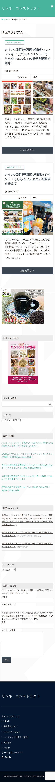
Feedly (8, 757)
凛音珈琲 (8, 742)
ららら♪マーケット (12, 732)
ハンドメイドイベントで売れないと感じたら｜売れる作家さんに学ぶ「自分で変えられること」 (27, 521)
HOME (7, 721)
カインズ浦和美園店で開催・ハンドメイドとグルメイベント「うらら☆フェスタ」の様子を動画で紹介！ (27, 466)
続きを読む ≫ (27, 150)
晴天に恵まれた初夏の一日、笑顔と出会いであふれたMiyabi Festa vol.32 (25, 488)
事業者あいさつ (10, 726)
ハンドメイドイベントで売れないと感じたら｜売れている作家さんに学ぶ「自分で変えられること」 (27, 444)
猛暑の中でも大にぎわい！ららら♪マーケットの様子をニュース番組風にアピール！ (27, 477)
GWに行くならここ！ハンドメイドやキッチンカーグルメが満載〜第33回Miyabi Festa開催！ (27, 455)
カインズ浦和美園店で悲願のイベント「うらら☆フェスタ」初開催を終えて (27, 179)
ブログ (7, 748)
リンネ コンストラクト (21, 8)
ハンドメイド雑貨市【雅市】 (16, 737)
